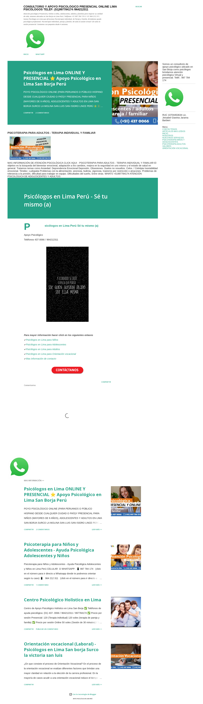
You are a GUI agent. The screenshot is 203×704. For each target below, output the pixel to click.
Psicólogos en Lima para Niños (42, 340)
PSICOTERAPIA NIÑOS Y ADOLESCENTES (173, 141)
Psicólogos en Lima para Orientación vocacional (51, 354)
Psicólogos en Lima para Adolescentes (46, 344)
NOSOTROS (167, 136)
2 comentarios (42, 113)
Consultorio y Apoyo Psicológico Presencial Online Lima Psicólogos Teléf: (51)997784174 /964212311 (70, 8)
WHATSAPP (40, 54)
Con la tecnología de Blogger (84, 694)
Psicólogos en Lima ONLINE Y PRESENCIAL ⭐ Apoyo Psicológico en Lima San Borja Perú (62, 78)
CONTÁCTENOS (169, 129)
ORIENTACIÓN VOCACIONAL (175, 148)
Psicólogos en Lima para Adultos (43, 349)
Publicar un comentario (47, 629)
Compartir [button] (28, 113)
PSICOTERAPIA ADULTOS (174, 144)
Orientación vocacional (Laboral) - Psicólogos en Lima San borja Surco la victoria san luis (61, 649)
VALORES (166, 146)
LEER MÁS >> (97, 529)
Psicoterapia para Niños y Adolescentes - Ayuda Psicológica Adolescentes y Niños (59, 549)
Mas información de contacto (41, 358)
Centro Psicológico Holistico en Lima (62, 600)
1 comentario (42, 585)
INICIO (26, 54)
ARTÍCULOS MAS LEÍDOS (173, 131)
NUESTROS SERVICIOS (173, 138)
